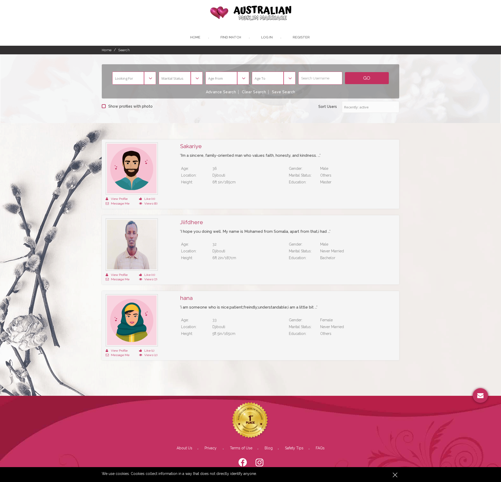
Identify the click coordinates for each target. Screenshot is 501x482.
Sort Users (327, 106)
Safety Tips (294, 448)
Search (124, 50)
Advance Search (221, 92)
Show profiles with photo (130, 106)
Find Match (230, 37)
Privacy (211, 448)
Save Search (283, 92)
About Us (184, 448)
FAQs (320, 448)
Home (195, 37)
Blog (269, 448)
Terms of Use (241, 448)
